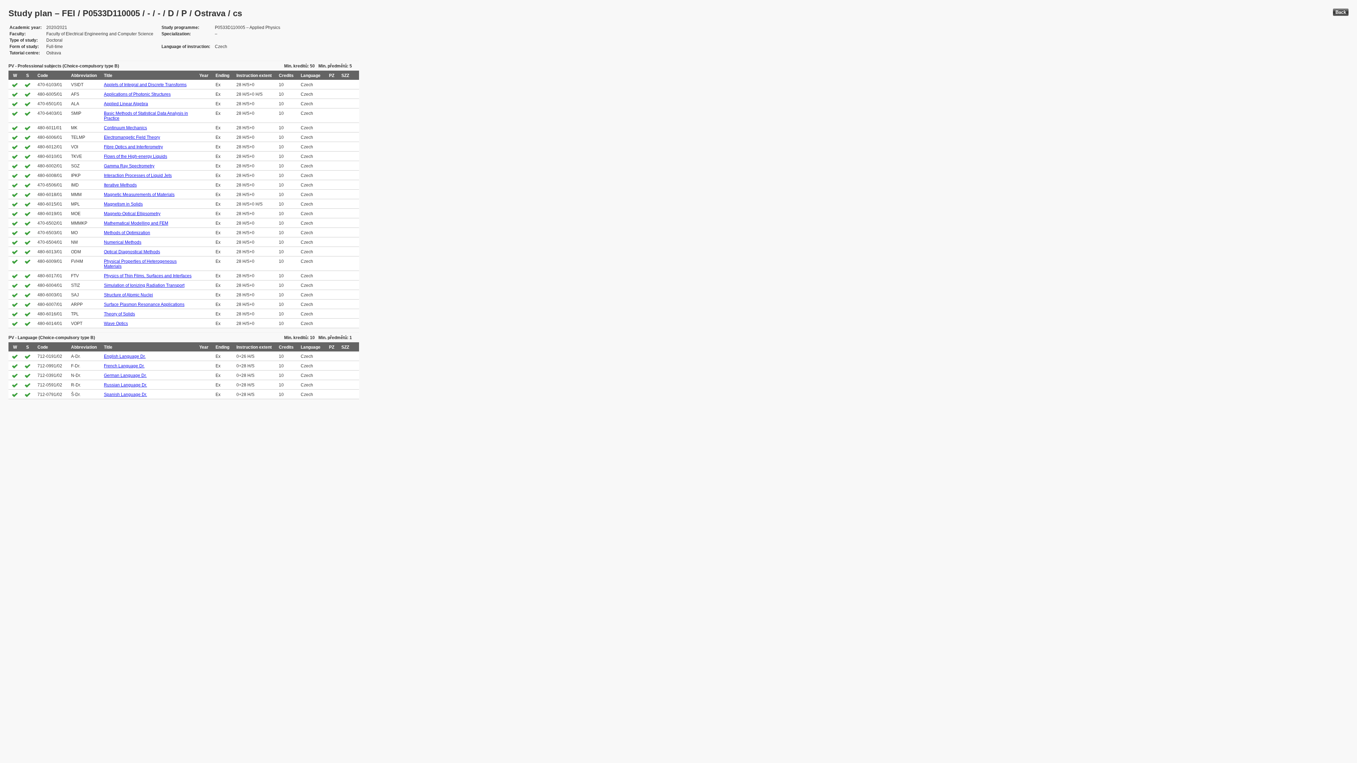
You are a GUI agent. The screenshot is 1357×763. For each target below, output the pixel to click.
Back (1340, 12)
